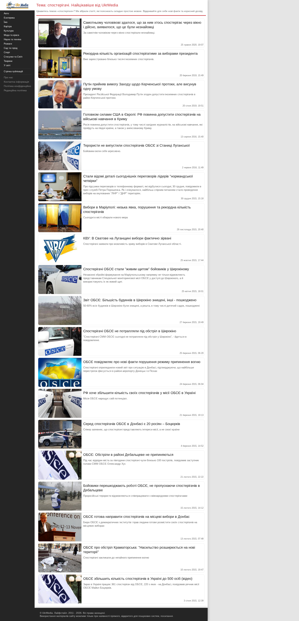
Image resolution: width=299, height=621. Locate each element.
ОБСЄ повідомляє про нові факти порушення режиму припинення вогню (141, 362)
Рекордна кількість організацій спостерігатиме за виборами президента (140, 53)
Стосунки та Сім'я (13, 56)
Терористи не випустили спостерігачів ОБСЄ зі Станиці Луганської (136, 145)
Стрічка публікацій (13, 71)
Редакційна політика (15, 90)
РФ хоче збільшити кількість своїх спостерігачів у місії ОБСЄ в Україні (139, 393)
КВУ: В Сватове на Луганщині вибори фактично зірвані (127, 238)
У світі (7, 65)
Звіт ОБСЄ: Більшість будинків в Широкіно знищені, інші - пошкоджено (139, 300)
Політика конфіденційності (19, 86)
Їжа (5, 22)
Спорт (7, 52)
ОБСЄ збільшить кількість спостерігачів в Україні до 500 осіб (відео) (137, 578)
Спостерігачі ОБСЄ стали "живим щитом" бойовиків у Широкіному (136, 269)
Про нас (8, 77)
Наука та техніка (12, 39)
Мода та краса (11, 35)
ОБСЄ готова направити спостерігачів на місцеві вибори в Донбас (136, 517)
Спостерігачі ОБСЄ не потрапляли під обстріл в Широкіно (129, 331)
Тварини (8, 61)
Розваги (8, 43)
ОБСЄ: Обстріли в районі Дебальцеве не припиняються (128, 455)
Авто (6, 13)
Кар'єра (8, 26)
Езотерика (9, 17)
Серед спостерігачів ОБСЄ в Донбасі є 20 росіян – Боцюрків (131, 424)
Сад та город (10, 48)
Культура (8, 30)
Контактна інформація (16, 81)
